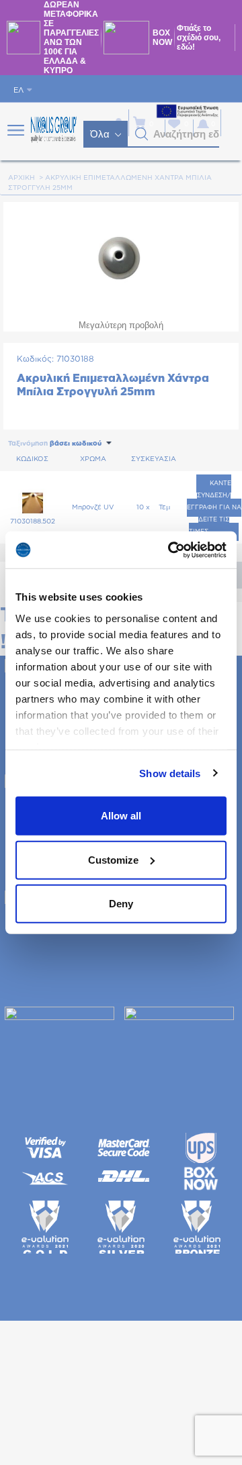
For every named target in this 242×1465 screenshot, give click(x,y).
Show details (169, 772)
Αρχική (21, 177)
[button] (142, 134)
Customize (113, 859)
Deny (121, 903)
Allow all (121, 815)
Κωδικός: (35, 359)
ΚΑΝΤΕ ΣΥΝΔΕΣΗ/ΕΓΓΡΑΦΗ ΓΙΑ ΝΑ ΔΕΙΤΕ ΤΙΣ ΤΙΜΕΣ (214, 508)
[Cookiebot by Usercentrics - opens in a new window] (171, 549)
